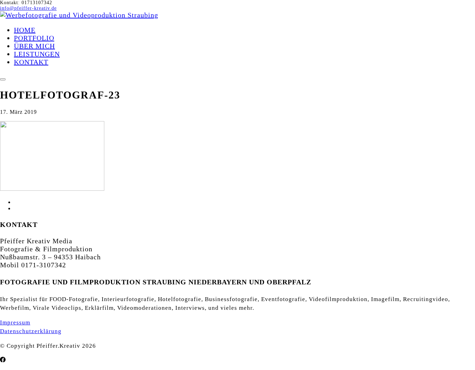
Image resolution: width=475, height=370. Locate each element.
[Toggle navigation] (3, 79)
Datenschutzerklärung (31, 331)
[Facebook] (3, 360)
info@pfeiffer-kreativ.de (28, 8)
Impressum (15, 322)
